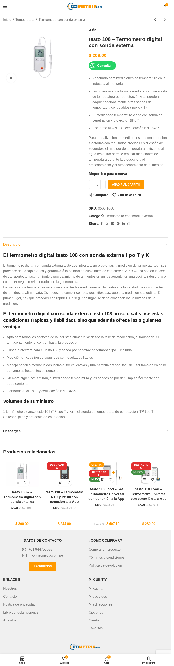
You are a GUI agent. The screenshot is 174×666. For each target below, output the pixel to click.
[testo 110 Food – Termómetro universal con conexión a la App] (149, 472)
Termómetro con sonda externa (62, 19)
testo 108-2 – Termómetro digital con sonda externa (22, 497)
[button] (18, 482)
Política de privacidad (19, 604)
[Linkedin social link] (123, 224)
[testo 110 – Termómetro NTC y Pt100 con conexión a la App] (64, 474)
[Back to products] (160, 19)
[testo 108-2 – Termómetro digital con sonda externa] (22, 474)
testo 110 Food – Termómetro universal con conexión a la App (149, 494)
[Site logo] (85, 6)
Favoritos (96, 628)
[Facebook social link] (101, 224)
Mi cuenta (96, 588)
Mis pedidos (98, 596)
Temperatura (24, 19)
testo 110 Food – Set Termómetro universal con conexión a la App (106, 494)
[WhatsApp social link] (128, 224)
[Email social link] (112, 224)
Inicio (7, 19)
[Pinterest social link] (118, 224)
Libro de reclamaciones (20, 612)
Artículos (9, 620)
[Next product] (165, 19)
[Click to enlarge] (11, 78)
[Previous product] (154, 19)
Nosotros (10, 588)
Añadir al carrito (126, 184)
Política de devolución (105, 565)
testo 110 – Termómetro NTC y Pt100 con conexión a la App (64, 497)
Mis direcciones (100, 604)
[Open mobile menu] (5, 6)
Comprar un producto (105, 549)
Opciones (96, 612)
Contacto (10, 596)
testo (92, 29)
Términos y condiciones (107, 557)
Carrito (94, 620)
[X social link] (107, 224)
